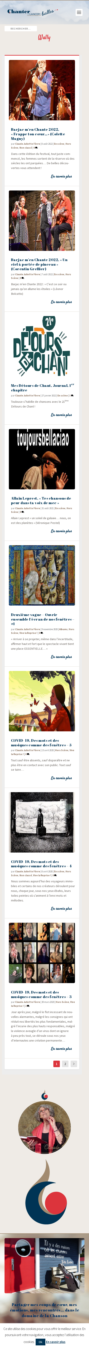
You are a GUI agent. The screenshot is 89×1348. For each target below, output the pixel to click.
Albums (63, 629)
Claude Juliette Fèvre (27, 143)
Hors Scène (61, 750)
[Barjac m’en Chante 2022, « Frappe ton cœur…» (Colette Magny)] (42, 90)
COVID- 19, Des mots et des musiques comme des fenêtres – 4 (41, 864)
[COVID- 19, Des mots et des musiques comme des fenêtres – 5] (42, 701)
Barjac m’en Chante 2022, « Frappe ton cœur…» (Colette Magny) (38, 134)
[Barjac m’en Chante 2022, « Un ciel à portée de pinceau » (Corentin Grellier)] (42, 220)
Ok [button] (40, 1342)
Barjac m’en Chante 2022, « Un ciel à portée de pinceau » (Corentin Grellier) (39, 264)
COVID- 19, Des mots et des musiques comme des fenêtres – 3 (41, 994)
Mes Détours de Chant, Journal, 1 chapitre (43, 387)
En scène (59, 143)
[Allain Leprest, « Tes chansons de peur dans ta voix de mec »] (42, 459)
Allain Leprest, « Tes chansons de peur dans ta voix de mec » (41, 500)
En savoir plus (61, 176)
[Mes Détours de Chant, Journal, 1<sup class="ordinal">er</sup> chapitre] (42, 346)
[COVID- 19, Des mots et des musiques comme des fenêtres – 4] (42, 822)
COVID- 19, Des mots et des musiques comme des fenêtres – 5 (41, 742)
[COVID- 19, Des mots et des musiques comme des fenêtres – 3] (42, 953)
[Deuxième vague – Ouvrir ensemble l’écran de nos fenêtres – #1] (42, 575)
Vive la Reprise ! (28, 632)
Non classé (25, 147)
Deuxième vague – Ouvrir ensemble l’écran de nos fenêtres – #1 (43, 619)
